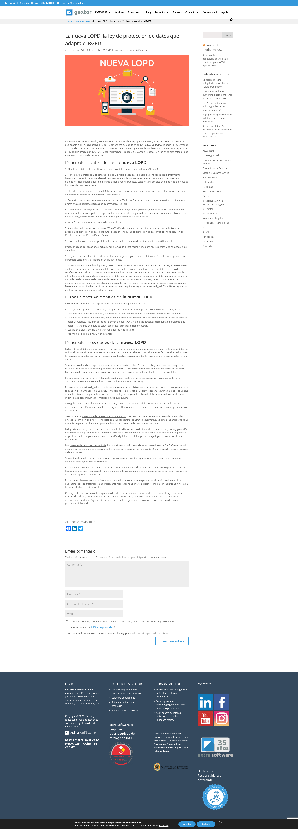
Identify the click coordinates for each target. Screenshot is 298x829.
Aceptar (187, 824)
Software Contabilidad (123, 697)
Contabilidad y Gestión (215, 168)
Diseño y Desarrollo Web (216, 172)
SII (204, 227)
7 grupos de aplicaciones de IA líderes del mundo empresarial (217, 118)
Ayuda (224, 12)
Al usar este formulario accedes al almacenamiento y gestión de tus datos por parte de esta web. (120, 633)
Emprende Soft (210, 177)
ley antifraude (210, 213)
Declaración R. (209, 12)
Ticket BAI (208, 241)
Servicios (119, 12)
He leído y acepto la (92, 627)
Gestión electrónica (213, 191)
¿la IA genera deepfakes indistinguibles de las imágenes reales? (215, 106)
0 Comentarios (143, 50)
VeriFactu (207, 246)
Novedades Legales (82, 21)
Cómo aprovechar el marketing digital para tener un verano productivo (217, 95)
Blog (148, 12)
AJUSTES (163, 825)
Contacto (190, 12)
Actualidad (208, 150)
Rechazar (206, 824)
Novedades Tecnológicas (216, 222)
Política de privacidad (102, 627)
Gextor (206, 196)
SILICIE (206, 232)
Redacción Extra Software (82, 50)
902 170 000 (48, 3)
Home (69, 21)
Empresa (177, 12)
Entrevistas (208, 182)
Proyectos (160, 12)
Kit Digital (208, 208)
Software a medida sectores (126, 710)
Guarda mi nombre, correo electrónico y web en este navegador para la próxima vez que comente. (121, 621)
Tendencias (208, 236)
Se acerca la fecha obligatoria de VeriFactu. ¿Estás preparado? (215, 58)
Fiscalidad (208, 186)
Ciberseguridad (211, 155)
